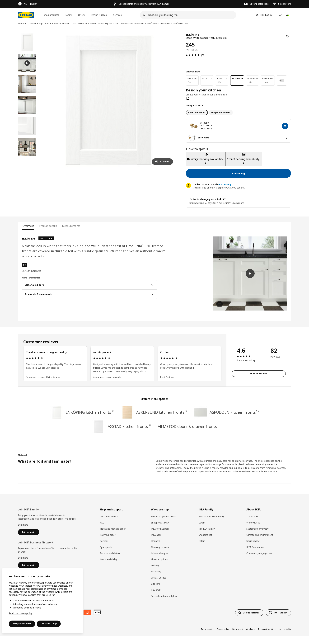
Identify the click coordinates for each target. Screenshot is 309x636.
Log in (202, 522)
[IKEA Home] (26, 15)
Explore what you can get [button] (231, 187)
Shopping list (205, 534)
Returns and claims (110, 553)
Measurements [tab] (71, 226)
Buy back (155, 589)
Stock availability (108, 559)
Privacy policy (207, 629)
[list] (122, 363)
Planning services (160, 547)
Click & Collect (158, 577)
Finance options (159, 559)
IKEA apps (156, 534)
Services (104, 540)
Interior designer (159, 553)
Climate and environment (259, 534)
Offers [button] (81, 14)
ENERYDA (204, 123)
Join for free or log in (204, 187)
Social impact (253, 540)
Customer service (109, 516)
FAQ (102, 522)
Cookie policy (223, 629)
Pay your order (107, 534)
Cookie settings (49, 623)
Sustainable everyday (257, 528)
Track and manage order (113, 528)
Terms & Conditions (267, 629)
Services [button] (117, 14)
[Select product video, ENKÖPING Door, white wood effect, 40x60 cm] (27, 63)
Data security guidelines (243, 629)
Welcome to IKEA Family (211, 516)
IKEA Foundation (255, 547)
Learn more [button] (238, 202)
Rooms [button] (68, 14)
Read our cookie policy (20, 613)
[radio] (197, 112)
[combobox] (187, 15)
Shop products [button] (51, 14)
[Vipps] (87, 612)
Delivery (155, 565)
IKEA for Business (160, 528)
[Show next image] (169, 100)
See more (23, 524)
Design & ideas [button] (99, 14)
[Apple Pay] (97, 612)
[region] (108, 100)
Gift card (155, 583)
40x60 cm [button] (221, 37)
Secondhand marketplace (164, 596)
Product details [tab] (48, 226)
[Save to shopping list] (288, 36)
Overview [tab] (28, 226)
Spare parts (106, 547)
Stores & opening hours (163, 516)
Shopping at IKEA (160, 522)
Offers (202, 540)
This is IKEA (252, 516)
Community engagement (259, 553)
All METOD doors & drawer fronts (187, 426)
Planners (155, 540)
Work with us (253, 522)
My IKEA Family (207, 528)
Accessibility (285, 629)
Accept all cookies (22, 623)
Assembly (156, 571)
